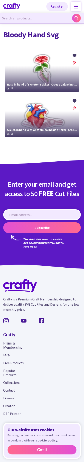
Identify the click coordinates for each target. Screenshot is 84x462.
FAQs (7, 355)
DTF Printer (12, 413)
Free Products (13, 363)
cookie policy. (47, 440)
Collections (11, 382)
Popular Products (10, 372)
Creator (9, 406)
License (8, 398)
